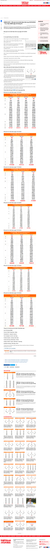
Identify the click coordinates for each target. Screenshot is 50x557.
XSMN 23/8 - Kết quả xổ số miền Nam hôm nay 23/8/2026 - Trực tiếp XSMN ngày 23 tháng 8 (19, 460)
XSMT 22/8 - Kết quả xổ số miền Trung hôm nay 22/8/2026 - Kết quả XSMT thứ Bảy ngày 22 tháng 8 (8, 483)
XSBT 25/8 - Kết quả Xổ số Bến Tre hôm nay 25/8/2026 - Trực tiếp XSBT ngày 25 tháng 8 (19, 426)
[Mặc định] (1, 28)
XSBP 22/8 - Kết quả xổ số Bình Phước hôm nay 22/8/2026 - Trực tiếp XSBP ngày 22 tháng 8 (8, 495)
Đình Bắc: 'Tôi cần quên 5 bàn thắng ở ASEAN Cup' (44, 37)
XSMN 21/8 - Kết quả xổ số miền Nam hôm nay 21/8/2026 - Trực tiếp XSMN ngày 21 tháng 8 (8, 506)
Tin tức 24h (10, 5)
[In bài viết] (1, 25)
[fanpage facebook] (44, 3)
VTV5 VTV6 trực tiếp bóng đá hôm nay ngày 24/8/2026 (44, 24)
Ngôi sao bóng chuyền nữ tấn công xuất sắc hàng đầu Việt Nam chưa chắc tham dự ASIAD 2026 (44, 29)
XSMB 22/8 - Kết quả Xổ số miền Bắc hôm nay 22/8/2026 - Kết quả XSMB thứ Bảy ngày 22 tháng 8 (20, 483)
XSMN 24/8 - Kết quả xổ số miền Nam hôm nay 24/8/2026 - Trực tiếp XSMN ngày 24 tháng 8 (19, 437)
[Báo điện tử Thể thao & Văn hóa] (25, 3)
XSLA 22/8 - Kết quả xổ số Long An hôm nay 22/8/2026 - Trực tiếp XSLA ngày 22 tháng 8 (30, 495)
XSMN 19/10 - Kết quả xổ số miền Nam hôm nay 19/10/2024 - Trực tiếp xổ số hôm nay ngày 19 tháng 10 (23, 351)
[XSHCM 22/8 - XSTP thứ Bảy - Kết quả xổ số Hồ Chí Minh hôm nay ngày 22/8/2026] (31, 478)
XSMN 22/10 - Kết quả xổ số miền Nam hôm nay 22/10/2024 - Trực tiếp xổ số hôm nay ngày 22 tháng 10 (31, 46)
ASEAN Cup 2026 (5, 5)
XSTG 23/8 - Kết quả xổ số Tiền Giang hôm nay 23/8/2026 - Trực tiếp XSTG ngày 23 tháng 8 (19, 472)
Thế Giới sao (39, 5)
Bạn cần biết (44, 5)
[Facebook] (46, 0)
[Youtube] (47, 0)
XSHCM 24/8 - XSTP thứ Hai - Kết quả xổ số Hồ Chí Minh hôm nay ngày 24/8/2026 (20, 449)
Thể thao (14, 5)
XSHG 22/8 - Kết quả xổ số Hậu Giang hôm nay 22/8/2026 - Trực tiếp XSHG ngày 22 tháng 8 (19, 495)
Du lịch (32, 5)
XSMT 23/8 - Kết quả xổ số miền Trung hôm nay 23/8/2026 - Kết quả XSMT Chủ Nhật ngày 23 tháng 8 (8, 460)
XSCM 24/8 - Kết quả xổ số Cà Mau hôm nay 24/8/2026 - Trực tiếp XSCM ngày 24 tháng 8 (8, 449)
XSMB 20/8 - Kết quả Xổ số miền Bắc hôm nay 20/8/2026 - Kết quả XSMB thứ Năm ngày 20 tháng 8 (31, 529)
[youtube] (45, 3)
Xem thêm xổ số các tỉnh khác (10, 348)
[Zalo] (48, 3)
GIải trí (35, 5)
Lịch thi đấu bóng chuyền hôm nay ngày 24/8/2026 (44, 41)
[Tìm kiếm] (1, 3)
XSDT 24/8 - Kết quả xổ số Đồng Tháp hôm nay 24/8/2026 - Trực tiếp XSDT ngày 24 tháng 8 (31, 437)
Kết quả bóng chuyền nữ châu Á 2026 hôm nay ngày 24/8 (44, 33)
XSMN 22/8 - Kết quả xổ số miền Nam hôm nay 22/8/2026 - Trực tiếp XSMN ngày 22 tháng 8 (30, 472)
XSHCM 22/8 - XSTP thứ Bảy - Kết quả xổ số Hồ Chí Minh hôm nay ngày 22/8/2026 (31, 483)
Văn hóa (29, 5)
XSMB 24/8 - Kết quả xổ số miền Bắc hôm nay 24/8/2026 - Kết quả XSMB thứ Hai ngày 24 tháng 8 (31, 426)
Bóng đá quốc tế (24, 5)
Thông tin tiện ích (6, 20)
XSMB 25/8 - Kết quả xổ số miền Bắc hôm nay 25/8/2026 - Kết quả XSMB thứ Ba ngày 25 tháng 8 (25, 392)
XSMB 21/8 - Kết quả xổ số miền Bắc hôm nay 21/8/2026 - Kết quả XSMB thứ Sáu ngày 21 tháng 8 (8, 529)
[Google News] (31, 26)
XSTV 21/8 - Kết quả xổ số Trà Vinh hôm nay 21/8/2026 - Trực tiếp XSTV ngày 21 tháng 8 (8, 517)
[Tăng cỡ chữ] (1, 26)
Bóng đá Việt (19, 5)
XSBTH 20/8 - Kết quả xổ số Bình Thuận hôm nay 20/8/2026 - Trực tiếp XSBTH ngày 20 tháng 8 (20, 529)
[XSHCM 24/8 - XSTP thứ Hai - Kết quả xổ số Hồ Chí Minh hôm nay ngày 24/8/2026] (20, 444)
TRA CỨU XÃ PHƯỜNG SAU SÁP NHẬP (38, 0)
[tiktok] (47, 3)
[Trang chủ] (2, 5)
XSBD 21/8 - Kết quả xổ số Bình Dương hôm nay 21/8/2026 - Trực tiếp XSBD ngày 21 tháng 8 (20, 517)
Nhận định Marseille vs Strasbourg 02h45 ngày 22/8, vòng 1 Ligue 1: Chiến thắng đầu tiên (30, 506)
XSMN (14, 90)
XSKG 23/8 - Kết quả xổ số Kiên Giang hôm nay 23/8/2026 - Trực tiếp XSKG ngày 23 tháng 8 (31, 460)
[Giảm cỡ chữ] (1, 29)
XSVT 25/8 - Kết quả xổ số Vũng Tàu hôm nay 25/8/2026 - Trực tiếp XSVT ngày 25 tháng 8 (24, 409)
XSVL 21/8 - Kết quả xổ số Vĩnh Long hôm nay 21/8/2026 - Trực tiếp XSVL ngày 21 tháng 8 (30, 517)
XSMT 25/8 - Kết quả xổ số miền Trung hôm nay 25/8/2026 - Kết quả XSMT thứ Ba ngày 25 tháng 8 (25, 374)
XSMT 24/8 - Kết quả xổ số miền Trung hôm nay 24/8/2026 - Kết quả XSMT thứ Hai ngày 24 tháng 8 (8, 437)
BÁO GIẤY (32, 0)
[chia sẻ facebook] (1, 23)
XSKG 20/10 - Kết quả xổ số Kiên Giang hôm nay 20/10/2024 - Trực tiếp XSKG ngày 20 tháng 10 (16, 359)
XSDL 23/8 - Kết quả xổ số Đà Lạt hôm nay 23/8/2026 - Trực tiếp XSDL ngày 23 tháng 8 (8, 472)
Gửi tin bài (44, 0)
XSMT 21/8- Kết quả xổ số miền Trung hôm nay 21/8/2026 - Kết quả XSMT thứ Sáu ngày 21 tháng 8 (19, 506)
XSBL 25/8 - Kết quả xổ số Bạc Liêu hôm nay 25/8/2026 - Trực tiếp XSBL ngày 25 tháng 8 (8, 426)
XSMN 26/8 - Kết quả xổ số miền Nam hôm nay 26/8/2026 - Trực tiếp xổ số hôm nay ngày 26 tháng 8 (26, 383)
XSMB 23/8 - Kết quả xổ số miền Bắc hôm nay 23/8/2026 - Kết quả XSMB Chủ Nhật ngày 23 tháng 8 (31, 449)
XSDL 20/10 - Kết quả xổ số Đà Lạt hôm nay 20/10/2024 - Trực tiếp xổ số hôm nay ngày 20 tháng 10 (31, 76)
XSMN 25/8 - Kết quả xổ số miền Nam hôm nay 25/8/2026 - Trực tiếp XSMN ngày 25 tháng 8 (25, 400)
